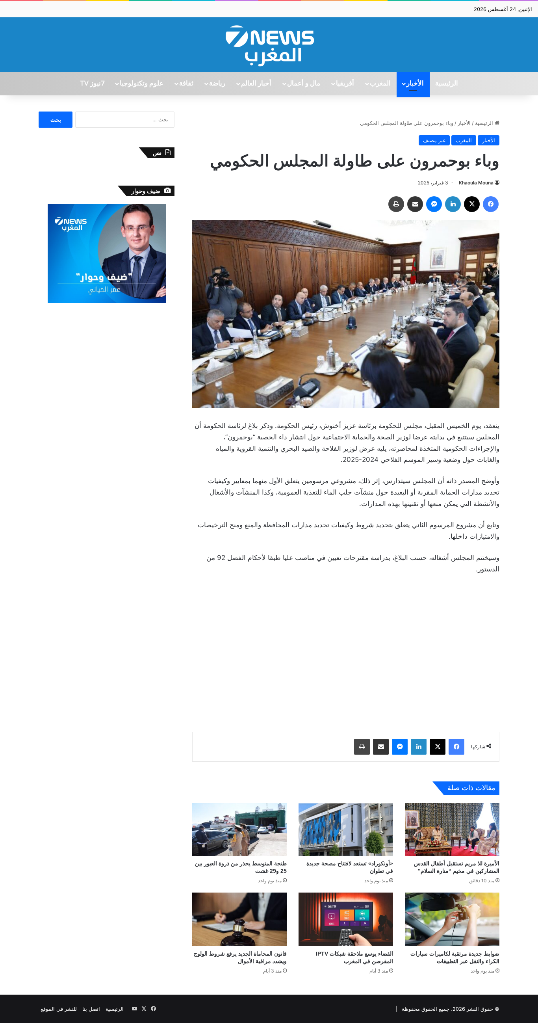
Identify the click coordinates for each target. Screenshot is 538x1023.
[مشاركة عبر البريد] (415, 204)
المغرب (380, 83)
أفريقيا (345, 83)
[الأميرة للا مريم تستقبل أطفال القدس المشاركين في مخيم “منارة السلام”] (452, 829)
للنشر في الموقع (59, 1009)
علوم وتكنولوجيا (141, 83)
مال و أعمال (303, 83)
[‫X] (472, 204)
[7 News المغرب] (269, 44)
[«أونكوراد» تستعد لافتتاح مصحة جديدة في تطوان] (346, 829)
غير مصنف (434, 140)
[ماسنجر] (434, 204)
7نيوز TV (92, 83)
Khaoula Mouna (476, 183)
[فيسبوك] (491, 204)
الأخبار (415, 83)
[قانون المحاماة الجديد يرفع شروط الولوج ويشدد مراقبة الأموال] (239, 919)
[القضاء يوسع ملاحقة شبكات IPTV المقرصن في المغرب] (346, 919)
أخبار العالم (256, 83)
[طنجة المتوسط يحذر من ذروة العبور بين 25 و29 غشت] (239, 829)
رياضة (217, 83)
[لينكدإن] (453, 204)
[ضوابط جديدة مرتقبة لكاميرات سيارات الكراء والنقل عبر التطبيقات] (452, 919)
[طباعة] (396, 204)
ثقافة (186, 83)
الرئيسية (446, 83)
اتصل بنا (91, 1009)
